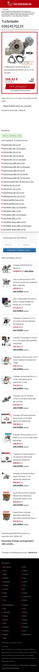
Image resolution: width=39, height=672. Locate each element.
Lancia (25, 592)
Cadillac (5, 578)
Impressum (33, 665)
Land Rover (26, 596)
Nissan (5, 619)
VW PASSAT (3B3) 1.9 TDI (12, 211)
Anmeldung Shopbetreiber (11, 668)
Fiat (4, 600)
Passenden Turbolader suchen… (19, 250)
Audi (4, 570)
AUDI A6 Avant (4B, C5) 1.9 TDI (13, 193)
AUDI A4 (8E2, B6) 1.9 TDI (12, 145)
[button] (20, 86)
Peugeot (6, 627)
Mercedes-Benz (8, 605)
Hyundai (25, 574)
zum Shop (28, 271)
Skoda (25, 612)
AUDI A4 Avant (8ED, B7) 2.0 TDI (14, 170)
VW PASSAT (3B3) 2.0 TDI (12, 218)
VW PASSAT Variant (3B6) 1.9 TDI (14, 222)
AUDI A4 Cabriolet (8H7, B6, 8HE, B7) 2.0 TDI (18, 182)
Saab (5, 638)
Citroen (5, 589)
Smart (25, 616)
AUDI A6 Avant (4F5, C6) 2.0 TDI (14, 196)
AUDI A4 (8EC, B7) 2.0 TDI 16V (13, 156)
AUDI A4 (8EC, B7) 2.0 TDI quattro (14, 159)
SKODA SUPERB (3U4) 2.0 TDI (13, 204)
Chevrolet (6, 581)
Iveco (24, 578)
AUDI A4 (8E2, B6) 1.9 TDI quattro (14, 148)
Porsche (6, 630)
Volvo (24, 630)
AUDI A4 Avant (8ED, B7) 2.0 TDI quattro (16, 178)
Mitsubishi (6, 612)
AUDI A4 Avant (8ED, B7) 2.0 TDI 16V (15, 174)
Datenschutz (24, 665)
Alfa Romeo (7, 567)
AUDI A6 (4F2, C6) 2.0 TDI (12, 189)
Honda (25, 570)
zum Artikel (21, 291)
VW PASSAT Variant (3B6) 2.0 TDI (14, 229)
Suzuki (25, 619)
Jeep (24, 585)
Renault (5, 634)
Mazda (25, 600)
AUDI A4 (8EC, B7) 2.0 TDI (12, 152)
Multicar (5, 616)
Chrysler (6, 585)
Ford (24, 567)
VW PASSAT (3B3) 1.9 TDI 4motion (14, 215)
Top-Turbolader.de (22, 4)
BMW (5, 574)
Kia (24, 589)
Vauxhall (25, 627)
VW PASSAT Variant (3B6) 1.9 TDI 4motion (17, 226)
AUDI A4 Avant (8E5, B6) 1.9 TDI (14, 163)
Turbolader (5, 9)
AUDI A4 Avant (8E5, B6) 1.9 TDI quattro (16, 167)
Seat (24, 608)
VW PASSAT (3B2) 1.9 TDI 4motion (14, 207)
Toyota (25, 623)
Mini (4, 608)
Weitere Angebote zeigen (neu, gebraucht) (17, 106)
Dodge (5, 596)
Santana (25, 605)
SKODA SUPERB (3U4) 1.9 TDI (13, 200)
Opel (4, 623)
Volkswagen (27, 634)
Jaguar (25, 581)
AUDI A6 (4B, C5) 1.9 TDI (11, 185)
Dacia (5, 592)
